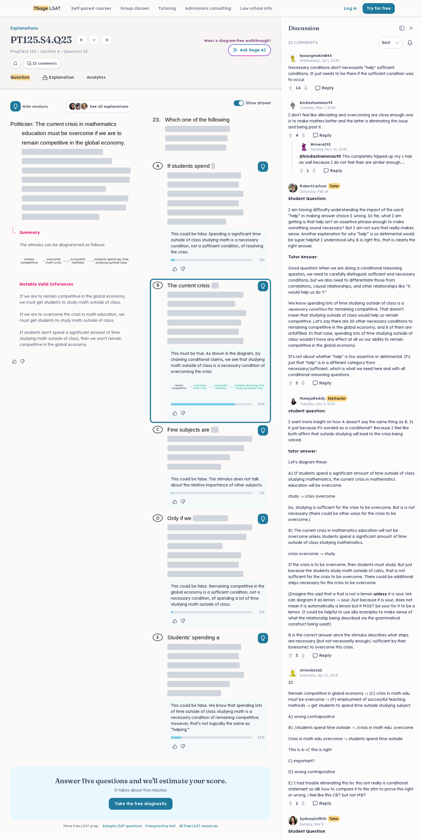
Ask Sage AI (253, 50)
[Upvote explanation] (14, 361)
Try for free (379, 8)
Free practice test (161, 826)
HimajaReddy (312, 398)
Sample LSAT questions (122, 826)
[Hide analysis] (15, 106)
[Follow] (410, 43)
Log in (350, 8)
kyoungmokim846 (316, 55)
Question (20, 77)
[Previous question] (81, 40)
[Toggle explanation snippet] (263, 166)
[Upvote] (290, 88)
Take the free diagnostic (141, 803)
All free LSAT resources (198, 826)
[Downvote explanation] (22, 361)
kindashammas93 (316, 103)
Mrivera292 (321, 144)
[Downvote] (306, 88)
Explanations (24, 28)
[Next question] (107, 40)
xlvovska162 (311, 670)
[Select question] (94, 40)
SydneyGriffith (313, 819)
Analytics (96, 77)
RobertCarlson (313, 186)
